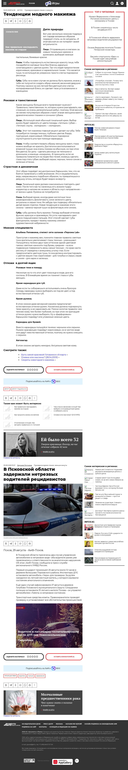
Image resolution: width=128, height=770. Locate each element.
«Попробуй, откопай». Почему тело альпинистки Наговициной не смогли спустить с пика (109, 83)
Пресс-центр (48, 724)
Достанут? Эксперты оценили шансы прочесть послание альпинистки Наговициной (109, 513)
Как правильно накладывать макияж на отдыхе (25, 408)
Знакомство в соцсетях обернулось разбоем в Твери (108, 145)
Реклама (59, 724)
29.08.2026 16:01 (9, 465)
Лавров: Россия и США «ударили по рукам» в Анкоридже (108, 534)
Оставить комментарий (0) (64, 370)
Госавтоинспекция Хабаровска (16, 538)
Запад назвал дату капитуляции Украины (107, 153)
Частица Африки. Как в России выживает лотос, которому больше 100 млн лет (109, 488)
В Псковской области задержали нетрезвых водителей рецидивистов (104, 39)
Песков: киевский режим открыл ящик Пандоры (107, 129)
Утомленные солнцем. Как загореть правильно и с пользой (27, 424)
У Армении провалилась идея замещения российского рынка (106, 162)
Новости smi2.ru (12, 458)
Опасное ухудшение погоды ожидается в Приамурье (105, 550)
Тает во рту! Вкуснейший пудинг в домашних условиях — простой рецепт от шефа (108, 496)
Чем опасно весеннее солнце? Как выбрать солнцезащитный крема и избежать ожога (67, 409)
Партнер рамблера (43, 760)
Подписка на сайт (29, 727)
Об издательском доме (31, 724)
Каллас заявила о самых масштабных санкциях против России (108, 542)
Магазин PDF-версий (74, 724)
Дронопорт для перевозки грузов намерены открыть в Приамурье (107, 526)
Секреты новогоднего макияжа (37, 360)
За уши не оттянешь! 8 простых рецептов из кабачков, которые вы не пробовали (109, 107)
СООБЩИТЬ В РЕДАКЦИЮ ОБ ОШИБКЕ (63, 727)
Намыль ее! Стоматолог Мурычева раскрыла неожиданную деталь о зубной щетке (108, 471)
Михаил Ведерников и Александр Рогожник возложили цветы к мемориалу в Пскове (104, 19)
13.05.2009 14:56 (9, 10)
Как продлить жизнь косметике (26, 415)
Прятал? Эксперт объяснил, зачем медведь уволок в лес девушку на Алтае (108, 116)
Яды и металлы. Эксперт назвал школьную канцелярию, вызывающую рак (107, 91)
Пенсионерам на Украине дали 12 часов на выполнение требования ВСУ (107, 559)
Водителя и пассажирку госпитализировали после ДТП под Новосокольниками (48, 633)
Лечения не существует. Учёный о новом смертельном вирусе (108, 503)
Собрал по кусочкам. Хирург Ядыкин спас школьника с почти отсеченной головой (109, 74)
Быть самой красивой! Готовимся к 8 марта (43, 355)
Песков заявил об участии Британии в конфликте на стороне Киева (108, 137)
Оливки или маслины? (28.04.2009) (39, 357)
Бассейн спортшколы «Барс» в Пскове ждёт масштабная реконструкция (104, 59)
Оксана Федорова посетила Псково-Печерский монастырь (104, 49)
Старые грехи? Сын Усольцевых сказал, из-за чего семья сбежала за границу (109, 480)
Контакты (43, 727)
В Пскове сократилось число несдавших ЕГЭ (104, 29)
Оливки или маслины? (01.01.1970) (67, 415)
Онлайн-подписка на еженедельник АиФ (100, 724)
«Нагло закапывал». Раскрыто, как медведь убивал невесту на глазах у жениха (109, 99)
